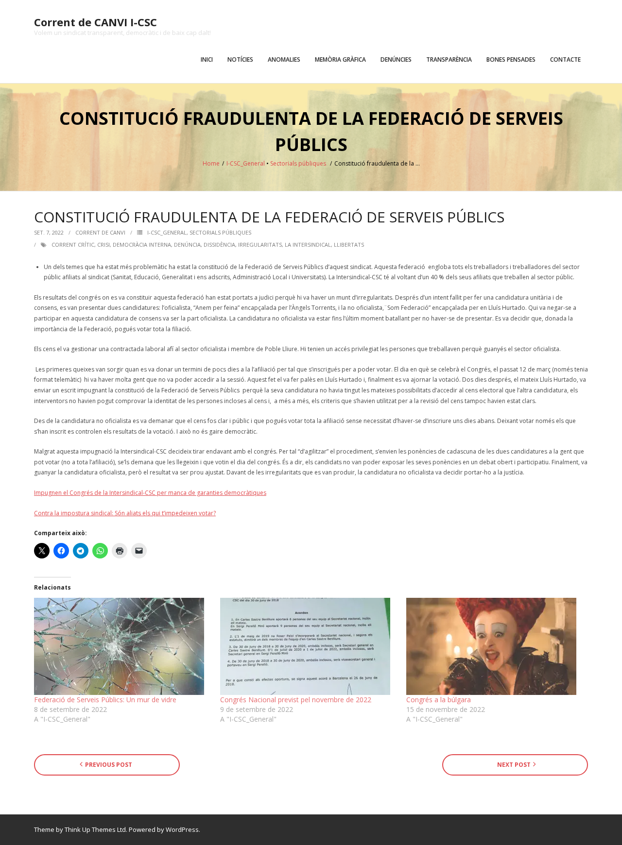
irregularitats (260, 244)
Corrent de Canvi (100, 232)
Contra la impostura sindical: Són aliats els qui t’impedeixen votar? (125, 513)
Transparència (449, 59)
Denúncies (396, 59)
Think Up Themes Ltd (95, 829)
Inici (207, 59)
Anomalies (284, 59)
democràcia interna (142, 244)
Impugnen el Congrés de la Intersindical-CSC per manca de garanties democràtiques (150, 493)
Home (211, 163)
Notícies (240, 59)
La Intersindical (308, 244)
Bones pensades (511, 59)
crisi (103, 244)
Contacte (565, 59)
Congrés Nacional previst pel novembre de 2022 (295, 699)
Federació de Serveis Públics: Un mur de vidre (105, 699)
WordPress (182, 829)
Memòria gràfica (340, 59)
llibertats (349, 244)
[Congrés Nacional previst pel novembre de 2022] (308, 646)
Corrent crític (73, 244)
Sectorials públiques (298, 163)
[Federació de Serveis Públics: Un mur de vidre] (122, 646)
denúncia (187, 244)
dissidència (219, 244)
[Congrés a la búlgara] (494, 646)
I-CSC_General (245, 163)
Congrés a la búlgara (438, 699)
